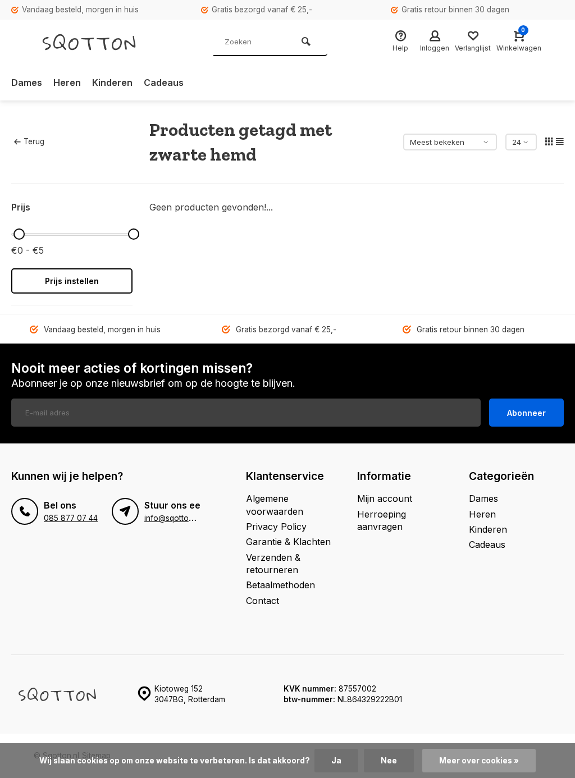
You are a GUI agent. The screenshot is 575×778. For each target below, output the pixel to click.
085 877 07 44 (71, 518)
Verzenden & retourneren (273, 563)
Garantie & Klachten (288, 541)
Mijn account (384, 498)
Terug (34, 141)
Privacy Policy (276, 526)
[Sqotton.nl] (101, 42)
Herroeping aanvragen (381, 520)
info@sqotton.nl (172, 518)
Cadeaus (164, 82)
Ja (336, 760)
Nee (389, 760)
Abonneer (526, 413)
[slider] (19, 234)
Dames (26, 82)
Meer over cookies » (479, 760)
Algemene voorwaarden (274, 504)
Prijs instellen (72, 281)
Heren (67, 82)
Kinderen (112, 82)
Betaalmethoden (280, 585)
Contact (262, 600)
